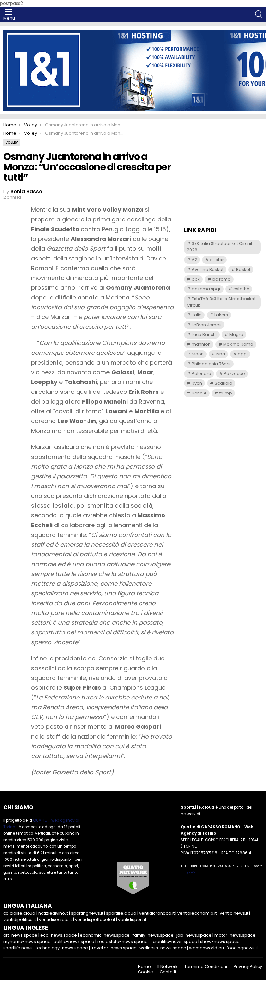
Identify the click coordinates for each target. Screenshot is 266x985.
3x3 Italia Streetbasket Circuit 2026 (219, 246)
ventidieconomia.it (197, 913)
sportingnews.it (87, 913)
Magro (236, 334)
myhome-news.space (27, 941)
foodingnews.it (242, 948)
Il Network (167, 966)
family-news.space (153, 935)
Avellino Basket (208, 269)
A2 (194, 260)
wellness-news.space (162, 948)
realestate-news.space (122, 941)
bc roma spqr (206, 289)
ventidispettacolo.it (95, 919)
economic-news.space (105, 935)
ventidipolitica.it (19, 919)
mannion (201, 344)
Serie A (199, 393)
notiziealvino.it (53, 913)
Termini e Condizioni (205, 966)
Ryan (197, 383)
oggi (243, 354)
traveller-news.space (114, 948)
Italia (197, 315)
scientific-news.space (174, 941)
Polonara (201, 373)
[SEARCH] (259, 14)
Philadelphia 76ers (211, 364)
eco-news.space (58, 935)
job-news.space (194, 935)
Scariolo (223, 383)
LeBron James (207, 325)
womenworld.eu (206, 948)
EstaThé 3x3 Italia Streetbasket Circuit (221, 302)
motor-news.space (235, 935)
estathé (241, 289)
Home (144, 966)
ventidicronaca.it (157, 913)
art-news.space (20, 935)
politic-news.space (74, 941)
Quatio (191, 872)
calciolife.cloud (19, 913)
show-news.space (220, 941)
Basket (243, 269)
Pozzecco (234, 373)
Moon (198, 354)
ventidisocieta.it (55, 919)
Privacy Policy (248, 966)
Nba (220, 354)
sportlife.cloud (121, 913)
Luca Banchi (204, 334)
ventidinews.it (234, 913)
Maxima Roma (238, 344)
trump (225, 393)
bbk (196, 279)
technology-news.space (62, 948)
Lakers (221, 315)
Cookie (145, 972)
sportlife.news (18, 948)
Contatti (168, 972)
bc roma (221, 279)
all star (217, 260)
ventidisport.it (132, 919)
